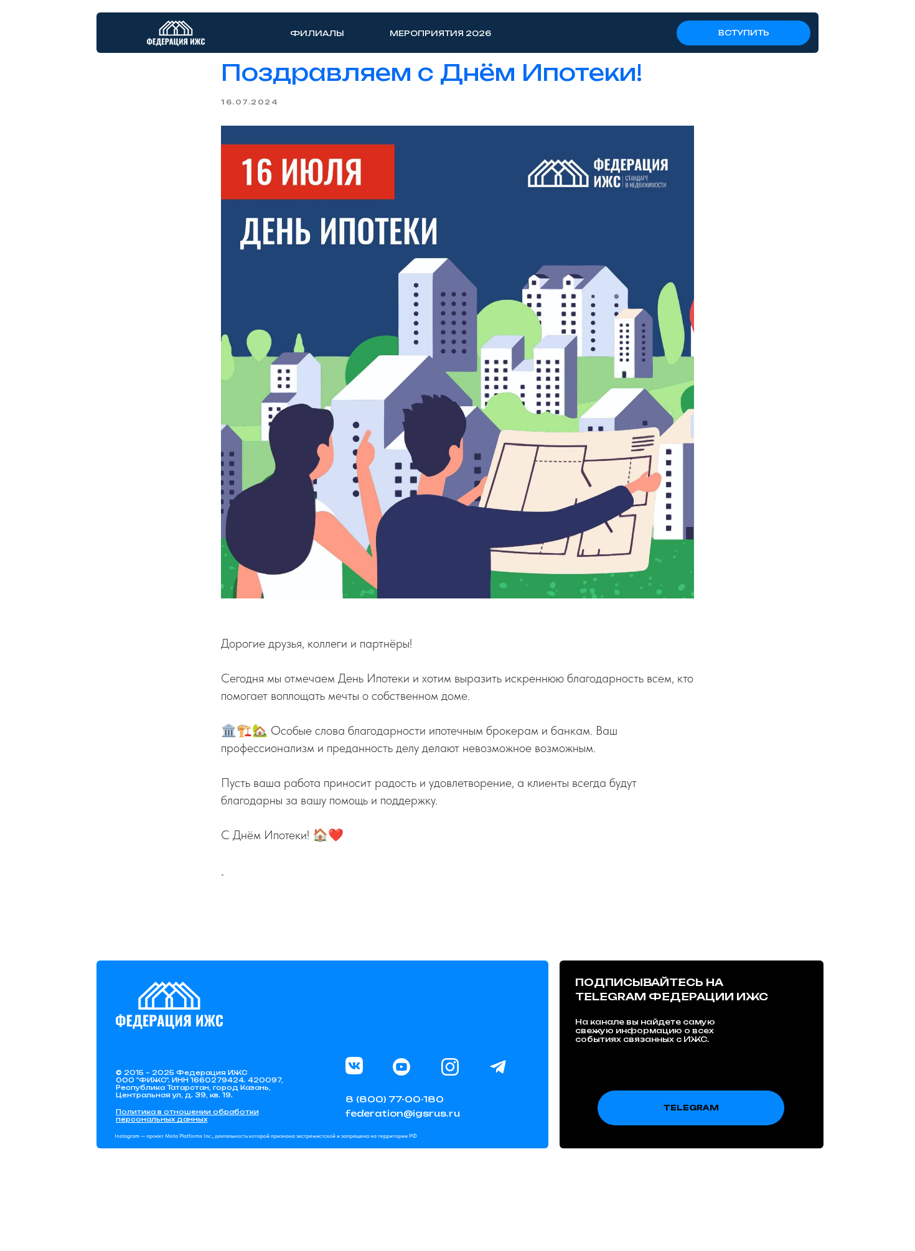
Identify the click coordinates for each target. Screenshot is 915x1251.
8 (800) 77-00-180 (394, 1099)
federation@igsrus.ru (402, 1113)
